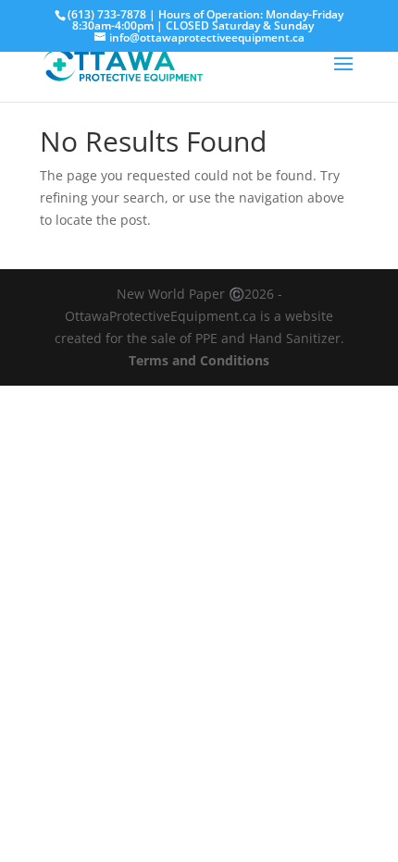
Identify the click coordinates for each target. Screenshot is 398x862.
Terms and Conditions (199, 360)
